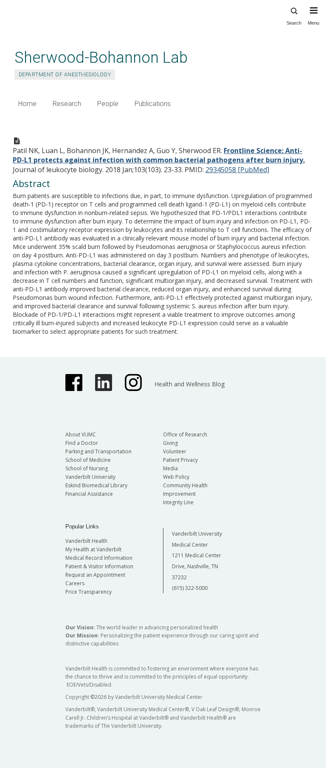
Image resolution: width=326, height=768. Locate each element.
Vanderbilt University (90, 476)
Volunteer (174, 451)
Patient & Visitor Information (99, 566)
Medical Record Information (98, 557)
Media (170, 468)
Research (67, 104)
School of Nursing (86, 468)
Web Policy (176, 476)
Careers (74, 583)
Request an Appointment (95, 574)
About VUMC (80, 434)
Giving (170, 443)
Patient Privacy (180, 460)
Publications (153, 104)
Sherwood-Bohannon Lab (101, 57)
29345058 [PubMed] (237, 169)
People (107, 104)
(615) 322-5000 (190, 588)
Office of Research (185, 434)
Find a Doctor (81, 443)
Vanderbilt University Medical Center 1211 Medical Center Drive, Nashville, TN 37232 (197, 555)
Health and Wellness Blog (190, 384)
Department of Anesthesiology (65, 75)
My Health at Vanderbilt (93, 549)
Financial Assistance (89, 493)
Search (294, 22)
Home (27, 104)
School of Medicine (88, 460)
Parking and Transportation (98, 451)
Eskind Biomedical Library (96, 485)
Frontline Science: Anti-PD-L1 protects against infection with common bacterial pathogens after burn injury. (159, 155)
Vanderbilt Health (86, 541)
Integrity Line (178, 502)
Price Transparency (88, 591)
